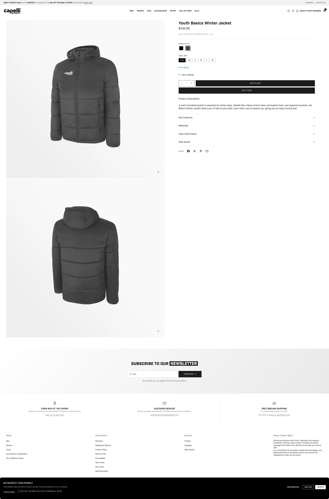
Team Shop (99, 462)
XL (212, 60)
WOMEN (140, 11)
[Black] (181, 48)
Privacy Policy (101, 449)
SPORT (173, 11)
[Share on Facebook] (188, 151)
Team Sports (189, 449)
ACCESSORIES (160, 11)
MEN (132, 11)
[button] (186, 75)
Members (99, 441)
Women (9, 445)
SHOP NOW (88, 3)
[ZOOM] (158, 172)
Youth (8, 449)
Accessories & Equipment (16, 454)
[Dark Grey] (187, 48)
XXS (182, 60)
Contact (187, 441)
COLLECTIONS (185, 11)
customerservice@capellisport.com (164, 415)
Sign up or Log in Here (55, 415)
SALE (197, 11)
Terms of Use (100, 454)
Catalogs (188, 445)
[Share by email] (206, 151)
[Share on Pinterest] (200, 151)
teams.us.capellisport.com (279, 415)
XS (189, 60)
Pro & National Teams (15, 458)
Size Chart (99, 467)
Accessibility (100, 458)
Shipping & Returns (103, 445)
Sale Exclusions (101, 471)
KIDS (149, 11)
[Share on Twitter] (194, 151)
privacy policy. (180, 380)
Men (8, 441)
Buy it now (247, 90)
